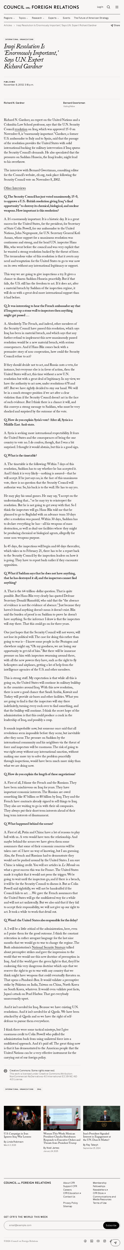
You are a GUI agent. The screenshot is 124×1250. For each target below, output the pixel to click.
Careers (67, 1189)
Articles (8, 25)
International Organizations (19, 39)
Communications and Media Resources (104, 1198)
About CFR (69, 1182)
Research (37, 18)
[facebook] (85, 1241)
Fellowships (99, 1186)
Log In (100, 7)
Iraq (39, 1089)
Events (66, 18)
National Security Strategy (49, 947)
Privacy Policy (70, 1203)
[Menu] (117, 7)
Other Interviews (15, 188)
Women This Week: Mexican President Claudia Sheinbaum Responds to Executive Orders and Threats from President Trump (61, 1138)
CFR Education (71, 1193)
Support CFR (70, 1186)
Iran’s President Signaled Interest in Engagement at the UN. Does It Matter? (97, 1136)
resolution (21, 129)
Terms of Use (100, 1203)
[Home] (41, 7)
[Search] (108, 7)
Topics (22, 18)
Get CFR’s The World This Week (26, 1217)
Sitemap (67, 1206)
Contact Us (69, 1196)
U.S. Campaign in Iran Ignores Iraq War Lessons (17, 1135)
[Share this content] (115, 1243)
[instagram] (104, 1241)
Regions (8, 18)
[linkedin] (91, 1241)
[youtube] (98, 1241)
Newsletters (99, 1189)
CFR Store (98, 1193)
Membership (100, 1182)
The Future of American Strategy (91, 18)
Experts (52, 18)
